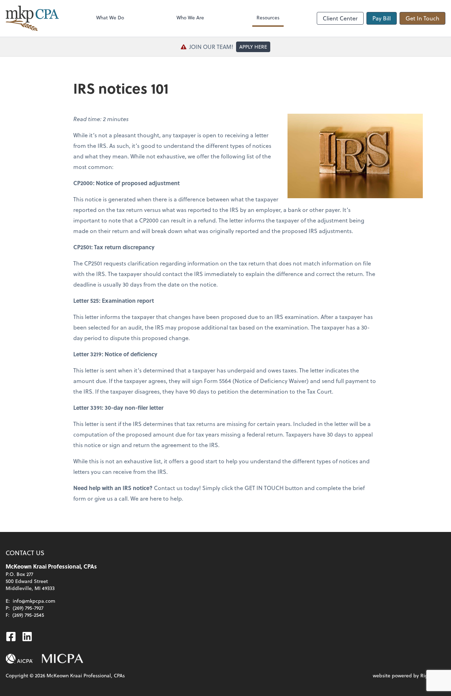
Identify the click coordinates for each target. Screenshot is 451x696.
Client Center (340, 18)
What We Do (110, 17)
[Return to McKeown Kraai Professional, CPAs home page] (32, 18)
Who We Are (190, 17)
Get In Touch (422, 18)
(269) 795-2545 (28, 615)
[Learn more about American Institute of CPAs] (19, 659)
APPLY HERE (253, 46)
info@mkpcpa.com (34, 600)
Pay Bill (381, 18)
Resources (268, 17)
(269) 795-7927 (28, 608)
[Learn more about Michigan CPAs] (63, 659)
